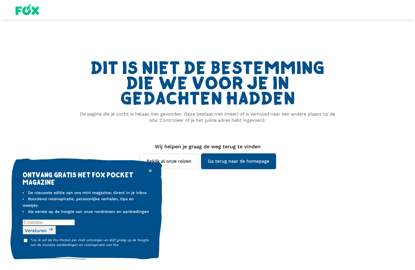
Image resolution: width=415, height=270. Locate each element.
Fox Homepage (28, 9)
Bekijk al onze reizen (169, 161)
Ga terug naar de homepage (238, 161)
